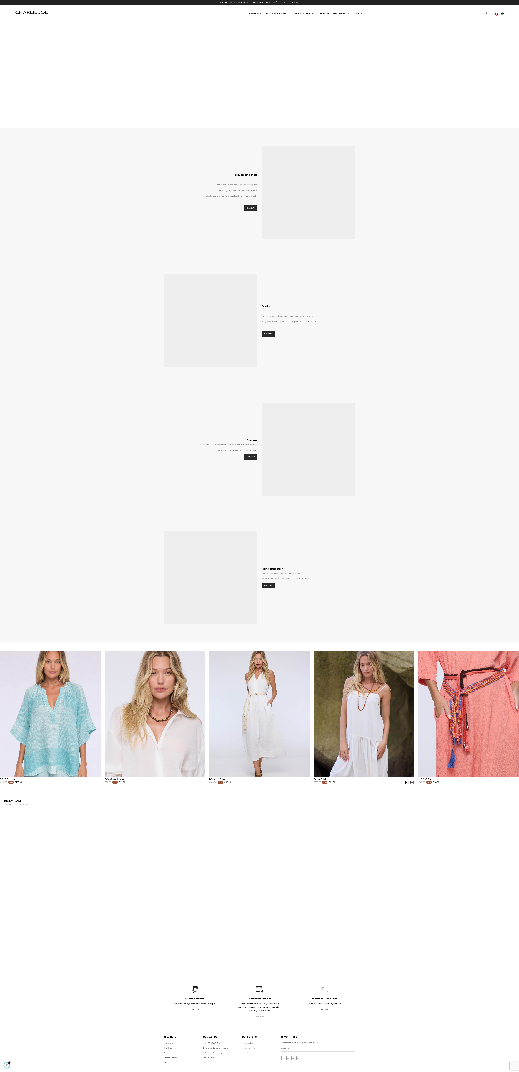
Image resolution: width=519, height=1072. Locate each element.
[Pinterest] (293, 1058)
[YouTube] (288, 1058)
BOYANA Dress (217, 779)
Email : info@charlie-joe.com (215, 1048)
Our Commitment (171, 1053)
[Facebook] (283, 1058)
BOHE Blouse (7, 779)
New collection (248, 1048)
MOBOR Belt (425, 779)
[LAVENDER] (411, 782)
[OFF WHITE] (408, 782)
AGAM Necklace (114, 779)
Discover (251, 208)
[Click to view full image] (46, 850)
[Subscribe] (352, 1048)
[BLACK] (406, 782)
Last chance (247, 1053)
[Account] (491, 13)
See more (194, 1009)
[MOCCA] (413, 782)
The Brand (168, 1043)
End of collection (249, 1043)
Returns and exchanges (213, 1053)
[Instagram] (298, 1058)
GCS (205, 1063)
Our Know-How (170, 1048)
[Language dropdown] (502, 13)
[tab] (2, 647)
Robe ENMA (320, 779)
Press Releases (170, 1058)
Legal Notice (208, 1058)
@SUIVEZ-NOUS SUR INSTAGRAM (16, 804)
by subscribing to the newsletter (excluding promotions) (259, 2)
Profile (166, 1063)
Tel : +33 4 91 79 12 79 (211, 1043)
